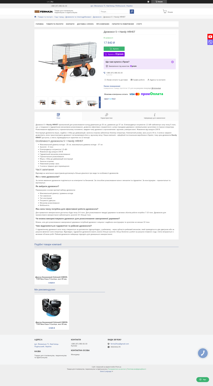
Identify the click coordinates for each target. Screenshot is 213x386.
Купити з (111, 54)
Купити (116, 49)
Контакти (70, 24)
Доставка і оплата (85, 24)
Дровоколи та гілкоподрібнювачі (78, 17)
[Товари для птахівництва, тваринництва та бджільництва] (43, 11)
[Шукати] (132, 11)
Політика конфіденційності (136, 369)
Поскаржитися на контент (117, 369)
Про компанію (102, 24)
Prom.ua (118, 367)
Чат (204, 380)
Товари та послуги (45, 17)
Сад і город (59, 17)
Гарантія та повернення (123, 24)
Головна (40, 24)
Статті (139, 24)
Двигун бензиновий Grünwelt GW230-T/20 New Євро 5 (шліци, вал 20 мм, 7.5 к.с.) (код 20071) (51, 278)
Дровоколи (97, 17)
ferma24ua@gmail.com (120, 344)
